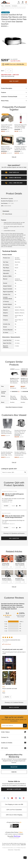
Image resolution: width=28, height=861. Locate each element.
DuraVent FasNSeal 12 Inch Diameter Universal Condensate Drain (20, 454)
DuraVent (11, 198)
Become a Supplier (14, 789)
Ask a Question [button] (14, 538)
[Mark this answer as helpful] (16, 505)
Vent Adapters (14, 5)
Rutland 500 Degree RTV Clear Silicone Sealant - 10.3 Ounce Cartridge (21, 126)
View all (14, 157)
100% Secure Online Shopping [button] (14, 814)
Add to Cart (14, 81)
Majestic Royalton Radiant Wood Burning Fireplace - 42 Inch (6, 148)
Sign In (14, 772)
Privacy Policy (17, 849)
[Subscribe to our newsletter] (25, 725)
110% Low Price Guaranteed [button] (14, 809)
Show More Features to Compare (14, 407)
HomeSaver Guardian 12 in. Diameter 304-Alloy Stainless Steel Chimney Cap (20, 148)
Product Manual (8, 213)
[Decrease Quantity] (7, 70)
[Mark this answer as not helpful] (19, 505)
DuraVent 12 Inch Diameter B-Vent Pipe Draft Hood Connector (6, 432)
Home (2, 5)
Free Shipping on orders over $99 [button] (14, 804)
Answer (6, 505)
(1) (7, 26)
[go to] (7, 118)
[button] (14, 178)
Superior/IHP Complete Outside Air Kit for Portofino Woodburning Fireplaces (6, 126)
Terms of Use (10, 849)
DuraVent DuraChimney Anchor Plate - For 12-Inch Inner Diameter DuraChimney (20, 432)
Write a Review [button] (14, 707)
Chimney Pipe (7, 5)
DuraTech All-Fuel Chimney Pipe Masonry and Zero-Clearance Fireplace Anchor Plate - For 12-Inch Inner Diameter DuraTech (14, 381)
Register (14, 767)
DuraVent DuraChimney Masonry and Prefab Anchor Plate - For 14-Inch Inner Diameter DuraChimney (6, 454)
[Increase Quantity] (11, 70)
